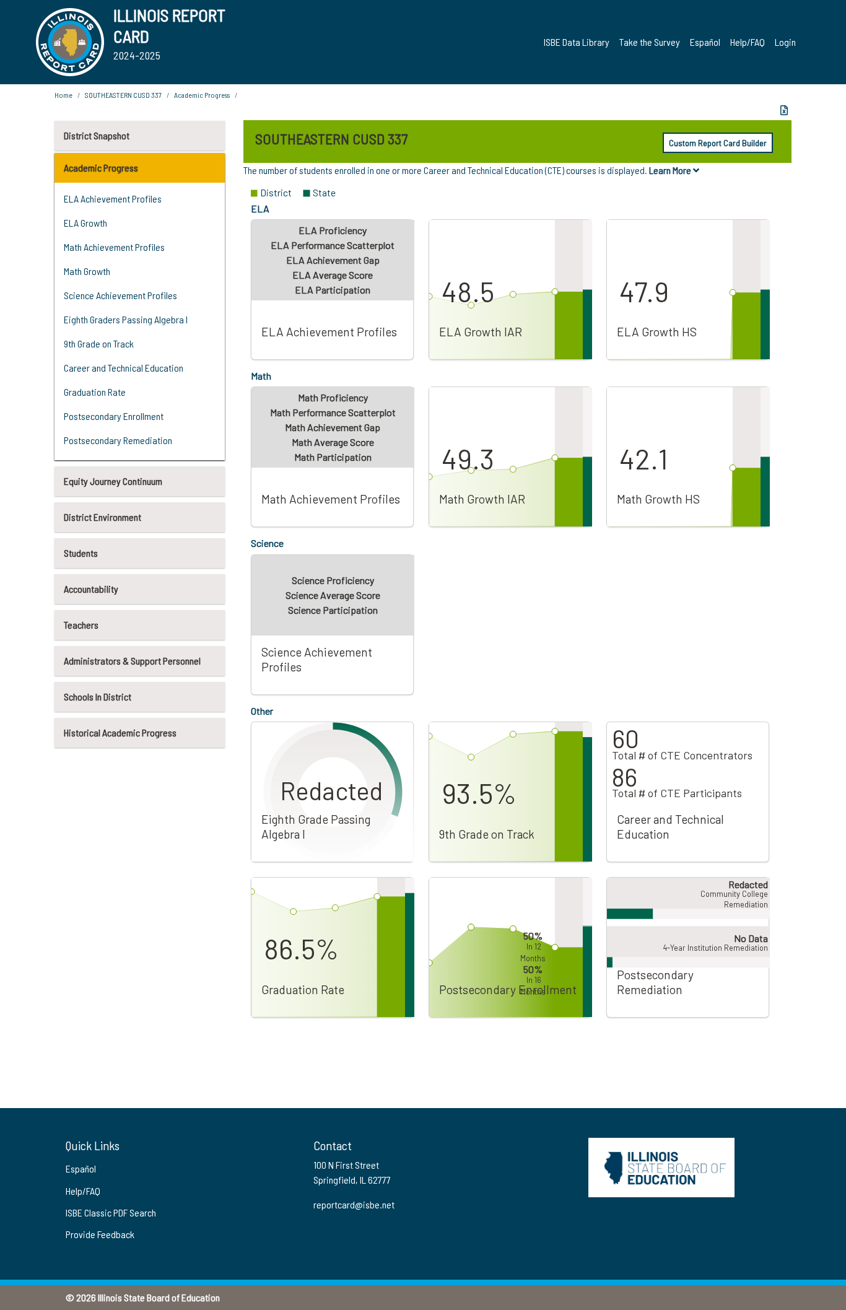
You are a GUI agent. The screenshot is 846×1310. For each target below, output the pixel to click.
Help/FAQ (747, 42)
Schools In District (97, 696)
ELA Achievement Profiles (113, 198)
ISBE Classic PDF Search (111, 1212)
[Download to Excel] (784, 110)
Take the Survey (649, 42)
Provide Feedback (100, 1234)
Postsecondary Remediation (118, 440)
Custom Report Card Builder (718, 143)
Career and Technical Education (123, 367)
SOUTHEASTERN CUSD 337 (123, 94)
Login (785, 42)
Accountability (91, 589)
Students (81, 553)
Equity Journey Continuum (113, 481)
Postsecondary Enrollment (114, 416)
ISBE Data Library (576, 42)
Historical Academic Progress (120, 732)
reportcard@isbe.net (354, 1204)
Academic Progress (101, 167)
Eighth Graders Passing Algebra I (126, 319)
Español (705, 42)
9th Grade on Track (99, 343)
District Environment (102, 517)
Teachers (81, 625)
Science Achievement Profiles (120, 295)
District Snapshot (96, 135)
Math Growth (87, 271)
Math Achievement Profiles (114, 247)
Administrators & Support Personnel (132, 660)
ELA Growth (85, 223)
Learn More (671, 170)
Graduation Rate (95, 392)
